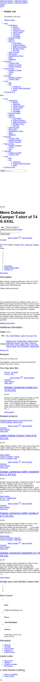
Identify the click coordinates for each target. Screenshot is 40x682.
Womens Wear (9, 68)
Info (10, 85)
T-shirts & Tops (14, 79)
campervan (28, 245)
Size (2, 227)
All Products (8, 666)
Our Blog (7, 647)
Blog (10, 83)
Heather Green (11, 341)
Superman (16, 29)
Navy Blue (34, 345)
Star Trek (16, 50)
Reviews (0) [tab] (8, 269)
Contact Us (17, 86)
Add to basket (5, 234)
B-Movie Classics (19, 45)
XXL (35, 336)
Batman (15, 27)
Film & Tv (12, 41)
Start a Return (9, 648)
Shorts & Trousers (15, 67)
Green (17, 345)
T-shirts (11, 72)
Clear (20, 229)
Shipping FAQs (9, 652)
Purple (14, 346)
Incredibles (16, 36)
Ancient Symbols (14, 38)
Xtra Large (29, 336)
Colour (2, 229)
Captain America (18, 30)
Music (11, 58)
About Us (7, 645)
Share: (2, 248)
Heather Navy (22, 341)
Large (23, 336)
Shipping (7, 662)
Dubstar (11, 40)
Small (12, 336)
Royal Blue (25, 346)
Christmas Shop (9, 92)
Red (18, 346)
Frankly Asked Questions (21, 88)
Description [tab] (8, 266)
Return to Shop (9, 20)
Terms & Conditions (11, 674)
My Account (8, 660)
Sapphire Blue (34, 346)
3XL (7, 336)
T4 (1, 246)
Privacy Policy (9, 676)
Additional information (7, 323)
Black (27, 343)
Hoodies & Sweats (15, 65)
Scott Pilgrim (17, 43)
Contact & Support (10, 664)
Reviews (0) (4, 350)
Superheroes (13, 25)
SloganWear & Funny (16, 56)
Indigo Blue (10, 343)
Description (4, 273)
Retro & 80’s (13, 54)
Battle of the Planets (20, 47)
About (15, 90)
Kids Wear (7, 76)
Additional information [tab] (11, 268)
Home (6, 81)
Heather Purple (33, 341)
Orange (8, 346)
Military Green (25, 345)
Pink (22, 343)
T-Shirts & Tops (14, 63)
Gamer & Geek (14, 52)
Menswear (7, 61)
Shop (6, 23)
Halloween (12, 59)
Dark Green (10, 345)
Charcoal (32, 343)
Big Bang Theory (18, 49)
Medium (17, 336)
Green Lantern (18, 32)
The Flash (16, 34)
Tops (10, 74)
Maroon (17, 343)
